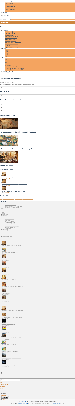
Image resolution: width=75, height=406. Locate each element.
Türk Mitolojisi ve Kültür (7, 72)
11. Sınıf (6, 54)
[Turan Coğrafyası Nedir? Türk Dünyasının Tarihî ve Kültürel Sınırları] (4, 182)
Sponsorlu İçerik (5, 214)
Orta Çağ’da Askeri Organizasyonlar (9, 300)
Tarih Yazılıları (5, 229)
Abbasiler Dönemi (5, 259)
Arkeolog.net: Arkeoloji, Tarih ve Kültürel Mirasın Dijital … (15, 177)
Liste (6, 62)
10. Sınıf (6, 53)
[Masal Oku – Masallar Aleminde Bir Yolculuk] (4, 350)
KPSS (1, 199)
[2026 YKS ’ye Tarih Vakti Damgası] (4, 323)
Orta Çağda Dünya (9, 35)
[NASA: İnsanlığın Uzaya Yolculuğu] (4, 363)
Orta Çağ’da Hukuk (6, 293)
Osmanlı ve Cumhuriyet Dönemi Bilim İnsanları (17, 69)
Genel (6, 59)
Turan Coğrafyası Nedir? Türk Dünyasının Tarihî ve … (14, 184)
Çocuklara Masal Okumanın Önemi (9, 344)
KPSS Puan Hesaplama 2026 (10, 3)
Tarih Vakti (7, 178)
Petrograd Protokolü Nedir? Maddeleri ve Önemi (13, 191)
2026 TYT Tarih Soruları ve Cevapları (9, 331)
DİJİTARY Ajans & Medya (55, 403)
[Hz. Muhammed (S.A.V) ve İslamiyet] (4, 278)
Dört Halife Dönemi (6, 272)
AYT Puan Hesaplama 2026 (10, 6)
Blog (3, 57)
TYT (3, 199)
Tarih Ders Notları (18, 199)
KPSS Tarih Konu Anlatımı (27, 199)
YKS (7, 199)
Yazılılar (4, 48)
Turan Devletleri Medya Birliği (22, 403)
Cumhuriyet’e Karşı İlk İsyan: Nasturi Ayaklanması (11, 358)
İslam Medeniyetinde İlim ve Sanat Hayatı (10, 252)
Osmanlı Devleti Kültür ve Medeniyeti (13, 42)
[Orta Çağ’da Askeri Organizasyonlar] (4, 298)
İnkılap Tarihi (7, 45)
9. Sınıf (6, 51)
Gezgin (6, 63)
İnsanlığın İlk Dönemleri (10, 33)
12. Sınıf (6, 56)
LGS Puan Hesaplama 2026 (10, 7)
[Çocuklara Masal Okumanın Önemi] (4, 343)
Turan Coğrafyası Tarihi (7, 71)
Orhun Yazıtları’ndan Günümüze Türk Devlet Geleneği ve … (13, 337)
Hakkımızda (4, 12)
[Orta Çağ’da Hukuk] (4, 292)
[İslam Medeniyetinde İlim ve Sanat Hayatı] (4, 251)
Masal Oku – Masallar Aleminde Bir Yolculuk (10, 351)
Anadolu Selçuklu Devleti (10, 41)
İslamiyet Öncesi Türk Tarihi (11, 38)
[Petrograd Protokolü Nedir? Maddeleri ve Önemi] (4, 189)
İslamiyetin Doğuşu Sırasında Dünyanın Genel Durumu (12, 286)
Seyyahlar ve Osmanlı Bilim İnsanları (15, 68)
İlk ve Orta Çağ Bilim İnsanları (13, 66)
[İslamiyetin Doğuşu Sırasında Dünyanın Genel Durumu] (4, 285)
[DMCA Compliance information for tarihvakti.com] (4, 398)
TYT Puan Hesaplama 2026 (10, 4)
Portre (6, 60)
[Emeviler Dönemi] (4, 264)
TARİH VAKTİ (5, 399)
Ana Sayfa (4, 29)
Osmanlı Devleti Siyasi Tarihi (11, 44)
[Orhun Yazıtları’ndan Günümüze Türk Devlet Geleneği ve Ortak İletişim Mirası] (4, 336)
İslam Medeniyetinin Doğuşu (11, 36)
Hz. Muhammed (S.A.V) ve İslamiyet (9, 279)
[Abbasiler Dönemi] (4, 258)
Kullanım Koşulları (6, 13)
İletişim (3, 17)
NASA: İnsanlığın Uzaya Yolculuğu (8, 365)
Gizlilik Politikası (5, 15)
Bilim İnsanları (8, 65)
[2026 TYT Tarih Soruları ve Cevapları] (4, 329)
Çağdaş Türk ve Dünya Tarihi (11, 47)
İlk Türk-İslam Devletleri (10, 39)
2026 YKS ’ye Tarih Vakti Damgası (8, 324)
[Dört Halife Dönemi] (4, 271)
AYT (5, 199)
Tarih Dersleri (5, 30)
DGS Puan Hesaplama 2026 (10, 9)
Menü (1, 26)
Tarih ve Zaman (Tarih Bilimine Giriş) (13, 32)
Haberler (4, 211)
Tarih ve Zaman (8, 228)
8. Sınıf (6, 50)
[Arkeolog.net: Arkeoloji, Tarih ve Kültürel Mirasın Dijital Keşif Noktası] (4, 175)
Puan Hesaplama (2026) (7, 1)
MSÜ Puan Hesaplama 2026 (10, 10)
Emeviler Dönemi (5, 266)
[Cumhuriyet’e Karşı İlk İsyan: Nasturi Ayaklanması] (4, 357)
